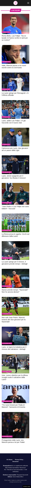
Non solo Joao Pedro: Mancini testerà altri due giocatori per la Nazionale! (13, 320)
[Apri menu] (28, 3)
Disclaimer (15, 461)
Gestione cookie (26, 486)
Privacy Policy (19, 459)
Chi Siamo (9, 459)
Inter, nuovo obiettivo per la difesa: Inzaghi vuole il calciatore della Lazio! (15, 377)
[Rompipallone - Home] (15, 3)
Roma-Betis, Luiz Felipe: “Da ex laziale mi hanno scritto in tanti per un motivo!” (15, 38)
